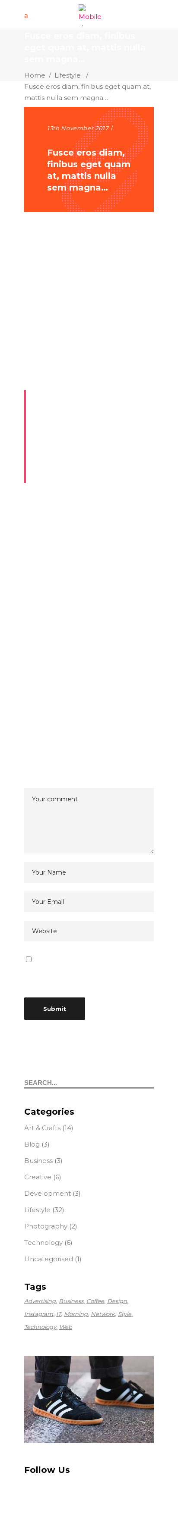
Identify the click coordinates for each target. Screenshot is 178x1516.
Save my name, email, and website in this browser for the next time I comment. (88, 971)
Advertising (40, 1300)
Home (34, 75)
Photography (45, 1226)
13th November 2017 (78, 128)
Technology (43, 1242)
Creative (37, 1177)
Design (117, 1300)
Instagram (38, 1313)
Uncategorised (48, 1259)
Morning (76, 1313)
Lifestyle (67, 75)
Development (47, 1193)
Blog (32, 1144)
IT (58, 1313)
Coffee (95, 1300)
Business (38, 1161)
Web (65, 1326)
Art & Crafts (42, 1128)
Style (124, 1313)
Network (103, 1313)
